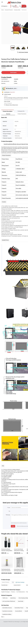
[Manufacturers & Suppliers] (14, 2)
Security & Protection (9, 9)
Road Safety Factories (7, 607)
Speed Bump (13, 598)
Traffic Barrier (24, 9)
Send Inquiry (13, 72)
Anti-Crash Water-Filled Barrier (8, 601)
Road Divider (20, 601)
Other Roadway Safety (23, 598)
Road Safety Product (19, 607)
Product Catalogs (20, 582)
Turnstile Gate (4, 585)
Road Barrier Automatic (7, 611)
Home (2, 9)
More (2, 616)
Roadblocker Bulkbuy (6, 614)
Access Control (17, 585)
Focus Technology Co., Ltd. (17, 621)
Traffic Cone (4, 598)
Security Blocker (18, 611)
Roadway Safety (17, 9)
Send (13, 526)
